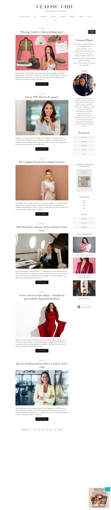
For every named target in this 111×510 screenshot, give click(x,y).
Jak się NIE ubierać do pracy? (42, 96)
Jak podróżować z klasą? (84, 298)
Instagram (84, 218)
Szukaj (92, 32)
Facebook (84, 227)
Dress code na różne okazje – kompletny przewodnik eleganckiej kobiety (41, 296)
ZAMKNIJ (107, 489)
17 (50, 429)
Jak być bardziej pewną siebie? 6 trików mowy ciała (42, 365)
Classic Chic (56, 7)
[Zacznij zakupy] (55, 20)
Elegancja (84, 137)
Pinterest (84, 223)
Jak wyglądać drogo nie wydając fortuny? (42, 161)
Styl (84, 154)
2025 (84, 203)
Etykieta (84, 141)
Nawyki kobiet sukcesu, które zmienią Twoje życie (42, 228)
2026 (84, 200)
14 (39, 429)
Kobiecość (84, 145)
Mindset (84, 150)
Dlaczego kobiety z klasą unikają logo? (42, 31)
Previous (24, 429)
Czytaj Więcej (42, 84)
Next (61, 429)
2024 (84, 205)
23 (55, 429)
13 (35, 429)
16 (46, 429)
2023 (84, 208)
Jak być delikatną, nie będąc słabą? (84, 254)
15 (42, 429)
